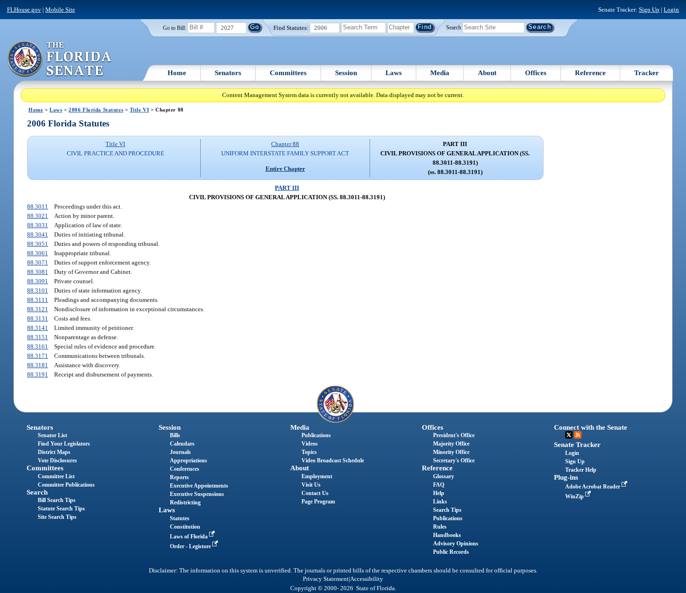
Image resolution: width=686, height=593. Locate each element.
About (487, 73)
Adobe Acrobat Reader (593, 486)
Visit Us (311, 484)
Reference (590, 73)
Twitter (569, 435)
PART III (287, 187)
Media (439, 73)
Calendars (182, 443)
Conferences (184, 469)
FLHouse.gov (24, 9)
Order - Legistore (191, 546)
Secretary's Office (454, 460)
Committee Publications (66, 484)
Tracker (646, 73)
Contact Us (315, 493)
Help (438, 493)
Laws (393, 73)
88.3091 (37, 281)
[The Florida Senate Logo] (59, 59)
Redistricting (185, 502)
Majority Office (451, 443)
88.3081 (37, 271)
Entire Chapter (285, 168)
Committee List (56, 476)
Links (440, 501)
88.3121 (37, 309)
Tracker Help (580, 470)
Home (177, 73)
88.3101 (37, 290)
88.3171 (37, 355)
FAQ (438, 484)
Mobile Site (60, 9)
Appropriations (188, 460)
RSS (577, 435)
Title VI (139, 109)
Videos (309, 443)
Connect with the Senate (590, 427)
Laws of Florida (189, 536)
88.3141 (37, 327)
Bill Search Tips (57, 500)
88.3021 (37, 215)
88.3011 (37, 206)
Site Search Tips (57, 517)
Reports (179, 477)
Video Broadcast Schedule (332, 460)
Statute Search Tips (61, 508)
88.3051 (37, 243)
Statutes (179, 518)
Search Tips (447, 510)
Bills (175, 435)
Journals (180, 452)
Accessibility (366, 579)
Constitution (185, 526)
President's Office (454, 435)
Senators (228, 73)
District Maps (54, 452)
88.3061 (37, 253)
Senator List (52, 435)
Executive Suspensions (197, 494)
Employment (316, 476)
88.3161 (37, 346)
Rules (440, 526)
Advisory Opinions (455, 543)
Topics (309, 452)
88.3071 (37, 262)
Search (453, 27)
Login (671, 9)
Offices (535, 73)
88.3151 (37, 337)
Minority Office (451, 452)
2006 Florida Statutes (96, 109)
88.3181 (37, 365)
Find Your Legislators (64, 443)
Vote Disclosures (57, 460)
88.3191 (37, 374)
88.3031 (37, 225)
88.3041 (37, 234)
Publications (316, 435)
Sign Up (649, 9)
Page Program (318, 501)
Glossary (443, 476)
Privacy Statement (326, 579)
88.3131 (37, 318)
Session (346, 73)
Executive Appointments (199, 485)
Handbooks (447, 535)
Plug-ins (566, 477)
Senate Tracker (577, 444)
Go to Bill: (174, 28)
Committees (288, 73)
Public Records (451, 552)
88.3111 (37, 299)
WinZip (575, 496)
